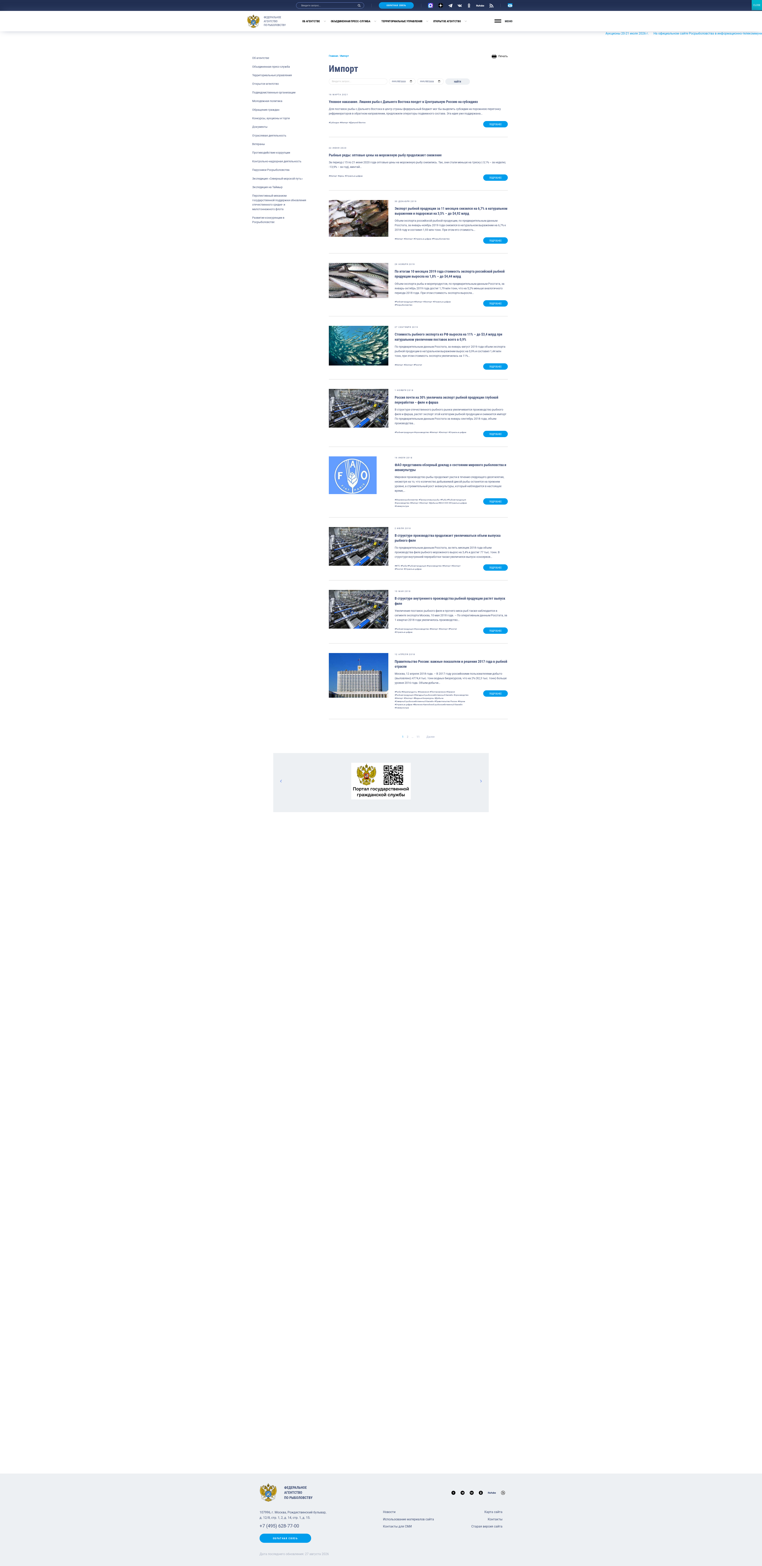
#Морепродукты (409, 692)
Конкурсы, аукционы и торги (271, 118)
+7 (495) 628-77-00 (279, 1526)
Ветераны (258, 144)
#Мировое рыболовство (406, 500)
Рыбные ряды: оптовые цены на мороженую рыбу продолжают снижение (385, 155)
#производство (421, 432)
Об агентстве (311, 21)
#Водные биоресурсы (424, 698)
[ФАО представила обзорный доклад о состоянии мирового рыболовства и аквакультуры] (353, 475)
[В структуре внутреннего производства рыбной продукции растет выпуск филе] (358, 609)
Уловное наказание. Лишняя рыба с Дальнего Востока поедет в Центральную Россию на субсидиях (403, 102)
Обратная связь (396, 5)
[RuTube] (480, 5)
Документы (259, 126)
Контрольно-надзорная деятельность (276, 161)
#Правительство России (445, 701)
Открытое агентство (447, 21)
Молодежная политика (267, 101)
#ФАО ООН (443, 503)
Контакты (495, 1519)
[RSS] (491, 5)
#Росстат (418, 365)
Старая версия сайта (486, 1526)
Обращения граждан (265, 109)
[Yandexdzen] (440, 5)
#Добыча (433, 503)
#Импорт (344, 122)
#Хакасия (450, 692)
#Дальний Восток (357, 122)
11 (418, 736)
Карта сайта (493, 1512)
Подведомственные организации (273, 92)
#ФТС (397, 566)
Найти (457, 81)
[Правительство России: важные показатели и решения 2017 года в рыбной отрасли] (358, 675)
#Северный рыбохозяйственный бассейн (414, 701)
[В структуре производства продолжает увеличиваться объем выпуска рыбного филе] (358, 546)
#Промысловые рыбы (429, 500)
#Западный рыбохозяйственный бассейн (433, 695)
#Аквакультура (402, 506)
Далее (430, 736)
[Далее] (481, 781)
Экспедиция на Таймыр (267, 187)
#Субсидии (334, 122)
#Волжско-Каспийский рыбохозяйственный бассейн (438, 704)
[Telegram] (450, 5)
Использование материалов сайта (408, 1519)
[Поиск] (359, 5)
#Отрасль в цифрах (354, 176)
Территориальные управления (401, 21)
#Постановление (438, 692)
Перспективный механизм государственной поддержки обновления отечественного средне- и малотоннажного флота (279, 202)
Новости (389, 1512)
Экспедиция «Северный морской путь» (277, 178)
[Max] (430, 5)
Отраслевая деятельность (269, 135)
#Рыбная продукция (404, 302)
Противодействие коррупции (271, 152)
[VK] (460, 5)
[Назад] (281, 781)
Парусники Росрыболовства (271, 169)
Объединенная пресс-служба (350, 21)
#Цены (341, 176)
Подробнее (495, 124)
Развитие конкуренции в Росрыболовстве (268, 220)
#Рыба (443, 500)
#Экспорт (408, 239)
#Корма (461, 701)
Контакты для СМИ (397, 1526)
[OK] (469, 5)
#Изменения (423, 692)
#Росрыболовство (441, 239)
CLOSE (756, 5)
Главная (333, 56)
